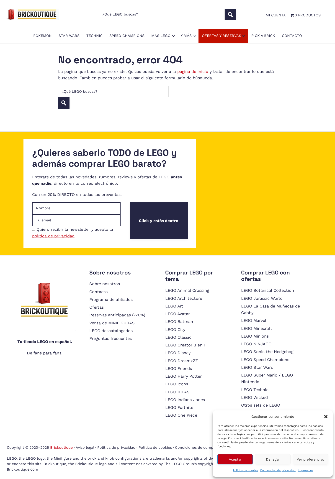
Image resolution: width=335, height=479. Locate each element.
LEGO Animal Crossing (187, 290)
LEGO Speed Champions (265, 359)
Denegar (273, 459)
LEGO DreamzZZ (181, 360)
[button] (326, 416)
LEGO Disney (178, 352)
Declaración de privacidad (278, 470)
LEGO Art (174, 306)
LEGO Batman (179, 321)
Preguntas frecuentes (110, 338)
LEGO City (175, 329)
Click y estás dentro (158, 220)
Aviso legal (85, 447)
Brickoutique (61, 447)
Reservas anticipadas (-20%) (117, 315)
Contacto (98, 291)
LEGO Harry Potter (183, 376)
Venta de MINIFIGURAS (112, 322)
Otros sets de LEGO (260, 405)
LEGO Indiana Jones (185, 399)
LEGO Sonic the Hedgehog (267, 351)
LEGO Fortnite (179, 407)
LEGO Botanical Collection (267, 290)
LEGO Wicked (254, 397)
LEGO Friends (178, 368)
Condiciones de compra (196, 447)
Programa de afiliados (111, 299)
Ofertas (96, 307)
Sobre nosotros (104, 283)
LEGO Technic (254, 389)
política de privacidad (53, 236)
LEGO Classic (178, 337)
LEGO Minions (255, 336)
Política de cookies (245, 470)
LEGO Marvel (253, 320)
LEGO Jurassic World (262, 298)
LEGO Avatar (177, 313)
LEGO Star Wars (257, 367)
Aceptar (235, 459)
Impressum (305, 470)
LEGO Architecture (183, 298)
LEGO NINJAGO (256, 343)
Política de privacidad (116, 447)
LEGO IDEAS (177, 391)
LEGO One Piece (181, 415)
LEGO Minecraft (256, 328)
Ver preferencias (310, 459)
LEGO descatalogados (111, 330)
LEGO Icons (176, 384)
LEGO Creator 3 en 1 (185, 345)
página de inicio (192, 71)
